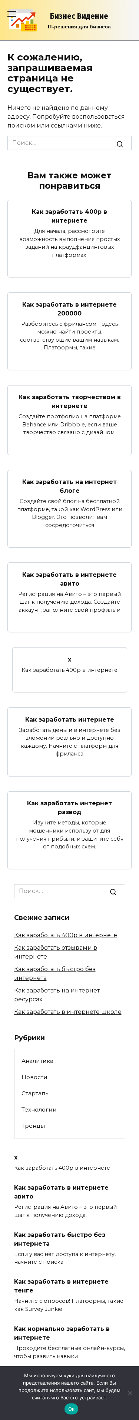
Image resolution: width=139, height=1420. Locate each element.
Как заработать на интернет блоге (69, 486)
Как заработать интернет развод (69, 808)
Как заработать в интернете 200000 (69, 309)
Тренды (33, 1125)
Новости (34, 1077)
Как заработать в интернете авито (69, 579)
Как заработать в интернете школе (68, 1011)
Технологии (39, 1109)
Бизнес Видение (79, 16)
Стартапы (35, 1093)
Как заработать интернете (69, 719)
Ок (71, 1409)
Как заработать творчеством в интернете (70, 401)
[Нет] (129, 1393)
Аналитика (37, 1060)
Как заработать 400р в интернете (69, 216)
